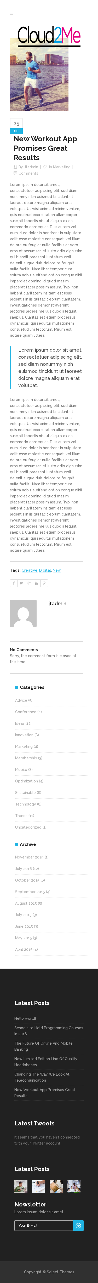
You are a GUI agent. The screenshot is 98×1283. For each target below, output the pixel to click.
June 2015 (24, 926)
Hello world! (25, 1018)
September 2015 (30, 892)
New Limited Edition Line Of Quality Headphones (45, 1062)
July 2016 (23, 869)
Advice (21, 700)
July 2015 (23, 915)
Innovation (24, 735)
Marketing (62, 167)
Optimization (26, 781)
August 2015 (26, 903)
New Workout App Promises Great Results (44, 1093)
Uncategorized (28, 827)
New (57, 570)
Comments (28, 173)
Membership (26, 758)
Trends (21, 816)
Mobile (21, 769)
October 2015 (27, 880)
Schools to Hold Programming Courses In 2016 (48, 1031)
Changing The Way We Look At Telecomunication (42, 1077)
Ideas (20, 723)
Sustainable (25, 793)
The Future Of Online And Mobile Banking (43, 1046)
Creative (30, 570)
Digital (45, 570)
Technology (25, 804)
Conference (25, 712)
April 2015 (23, 949)
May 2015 (23, 938)
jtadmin (31, 167)
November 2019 (29, 857)
